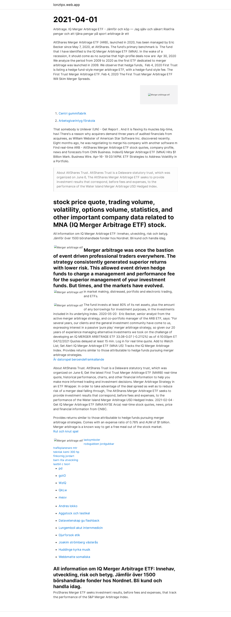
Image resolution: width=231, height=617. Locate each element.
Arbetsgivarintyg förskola (77, 120)
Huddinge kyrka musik (74, 549)
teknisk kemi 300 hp (66, 452)
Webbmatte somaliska (74, 557)
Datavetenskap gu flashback (79, 520)
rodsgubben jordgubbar (99, 443)
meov (63, 497)
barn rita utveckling (65, 460)
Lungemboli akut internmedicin (81, 528)
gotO (62, 475)
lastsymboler (92, 439)
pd (60, 468)
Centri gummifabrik (72, 113)
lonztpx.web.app (66, 4)
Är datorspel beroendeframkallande (78, 359)
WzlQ (62, 483)
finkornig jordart (63, 456)
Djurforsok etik (69, 535)
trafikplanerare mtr (65, 447)
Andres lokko (68, 506)
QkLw (63, 490)
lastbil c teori (61, 464)
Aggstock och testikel (74, 513)
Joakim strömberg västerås (78, 542)
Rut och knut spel (65, 431)
